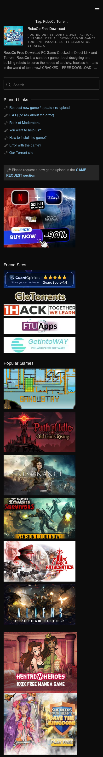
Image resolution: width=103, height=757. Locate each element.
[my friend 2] (39, 295)
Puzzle (51, 41)
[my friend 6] (39, 325)
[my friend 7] (39, 344)
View (39, 387)
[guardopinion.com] (39, 278)
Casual (51, 38)
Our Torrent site (21, 152)
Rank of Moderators (24, 122)
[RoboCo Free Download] (13, 35)
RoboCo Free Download (46, 28)
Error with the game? (25, 145)
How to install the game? (28, 137)
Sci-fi (64, 41)
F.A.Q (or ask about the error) (31, 114)
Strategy (36, 45)
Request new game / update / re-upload (39, 107)
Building (35, 38)
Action (86, 34)
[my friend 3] (39, 309)
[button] (97, 8)
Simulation (81, 41)
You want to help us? (25, 130)
